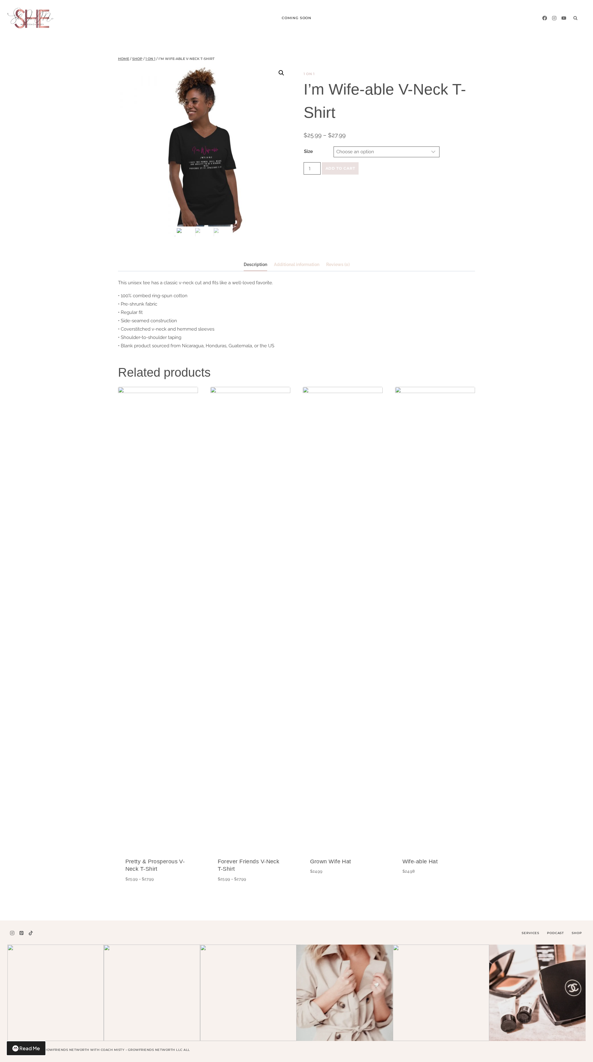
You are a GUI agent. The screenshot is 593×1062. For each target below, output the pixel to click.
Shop (577, 933)
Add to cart (340, 168)
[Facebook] (544, 18)
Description (255, 264)
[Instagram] (554, 18)
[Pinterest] (21, 932)
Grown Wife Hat (330, 861)
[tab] (255, 265)
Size (308, 151)
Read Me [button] (29, 1048)
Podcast (555, 933)
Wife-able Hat (420, 861)
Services (530, 933)
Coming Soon (296, 18)
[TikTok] (31, 932)
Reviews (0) (338, 264)
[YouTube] (563, 18)
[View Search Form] (575, 18)
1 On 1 (309, 74)
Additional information (296, 264)
